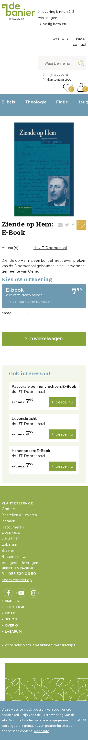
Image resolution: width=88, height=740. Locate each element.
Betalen (8, 521)
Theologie (36, 102)
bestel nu (64, 402)
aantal (7, 313)
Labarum (9, 544)
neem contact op (17, 579)
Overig (11, 625)
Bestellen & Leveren (19, 515)
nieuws (79, 38)
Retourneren (13, 527)
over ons (60, 38)
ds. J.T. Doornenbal (50, 247)
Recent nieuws (14, 556)
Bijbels (8, 102)
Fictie (62, 102)
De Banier (10, 538)
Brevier (8, 550)
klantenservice (59, 79)
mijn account (57, 74)
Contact (9, 508)
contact (80, 44)
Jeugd (11, 619)
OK (83, 720)
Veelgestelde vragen (20, 562)
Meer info (42, 731)
